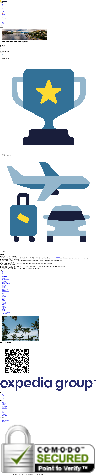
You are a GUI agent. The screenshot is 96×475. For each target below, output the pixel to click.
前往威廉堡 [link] (3, 300)
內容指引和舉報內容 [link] (4, 415)
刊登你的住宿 (3, 14)
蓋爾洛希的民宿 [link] (4, 285)
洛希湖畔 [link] (3, 304)
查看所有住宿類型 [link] (4, 406)
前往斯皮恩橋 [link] (3, 305)
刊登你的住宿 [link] (3, 395)
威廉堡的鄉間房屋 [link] (4, 282)
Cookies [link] (3, 412)
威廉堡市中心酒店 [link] (4, 281)
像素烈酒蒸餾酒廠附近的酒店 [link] (6, 289)
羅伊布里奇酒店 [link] (4, 290)
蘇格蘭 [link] (3, 23)
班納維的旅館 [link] (3, 278)
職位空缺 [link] (3, 394)
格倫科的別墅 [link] (3, 287)
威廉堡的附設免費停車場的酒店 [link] (6, 283)
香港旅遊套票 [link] (3, 404)
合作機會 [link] (3, 396)
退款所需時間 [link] (3, 421)
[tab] (2, 271)
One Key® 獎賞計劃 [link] (4, 408)
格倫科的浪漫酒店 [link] (4, 286)
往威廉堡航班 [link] (3, 293)
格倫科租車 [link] (3, 310)
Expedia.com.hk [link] (4, 25)
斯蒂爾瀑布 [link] (3, 306)
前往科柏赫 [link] (3, 298)
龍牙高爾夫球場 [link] (4, 307)
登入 (2, 17)
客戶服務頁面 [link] (58, 257)
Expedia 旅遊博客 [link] (4, 407)
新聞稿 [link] (3, 398)
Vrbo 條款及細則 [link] (4, 414)
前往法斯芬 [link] (3, 299)
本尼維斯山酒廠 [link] (4, 296)
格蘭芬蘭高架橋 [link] (4, 303)
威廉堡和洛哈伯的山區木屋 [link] (5, 279)
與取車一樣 (1, 44)
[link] (8, 3)
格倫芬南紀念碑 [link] (4, 302)
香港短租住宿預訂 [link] (4, 403)
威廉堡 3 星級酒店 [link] (4, 276)
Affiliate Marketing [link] (4, 397)
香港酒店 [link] (3, 402)
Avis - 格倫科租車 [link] (4, 308)
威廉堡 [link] (3, 22)
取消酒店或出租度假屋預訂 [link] (5, 420)
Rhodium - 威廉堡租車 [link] (5, 313)
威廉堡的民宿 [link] (3, 280)
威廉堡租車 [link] (3, 309)
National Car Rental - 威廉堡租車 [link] (6, 312)
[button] (48, 270)
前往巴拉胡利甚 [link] (4, 295)
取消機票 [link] (3, 419)
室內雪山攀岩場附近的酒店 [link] (5, 291)
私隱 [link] (2, 411)
